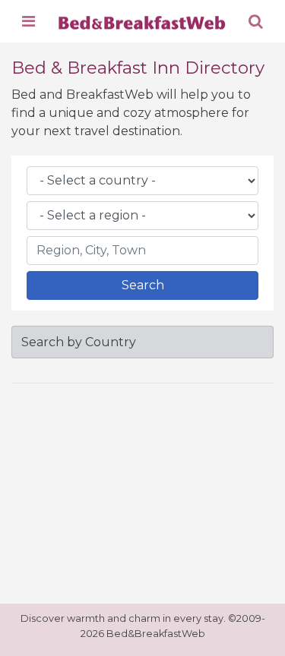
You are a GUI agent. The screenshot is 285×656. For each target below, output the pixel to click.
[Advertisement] (142, 490)
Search (143, 285)
